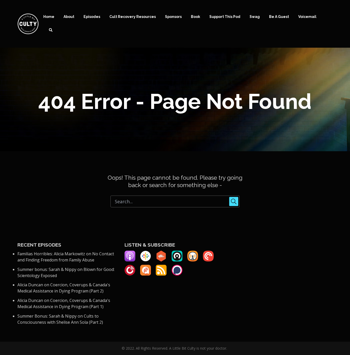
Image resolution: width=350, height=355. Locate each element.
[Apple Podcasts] (130, 260)
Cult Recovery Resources (132, 17)
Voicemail (307, 17)
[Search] (48, 30)
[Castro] (177, 260)
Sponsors (173, 17)
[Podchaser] (177, 274)
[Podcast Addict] (145, 274)
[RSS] (161, 274)
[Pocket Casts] (208, 260)
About (69, 17)
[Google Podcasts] (145, 260)
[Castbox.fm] (161, 260)
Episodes (92, 17)
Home (48, 17)
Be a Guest (279, 17)
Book (195, 17)
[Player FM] (130, 274)
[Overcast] (192, 260)
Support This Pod (224, 17)
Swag (255, 17)
